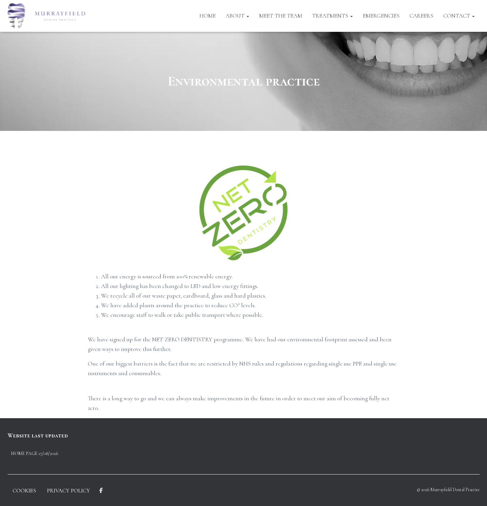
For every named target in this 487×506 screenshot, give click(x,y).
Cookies (24, 490)
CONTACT (457, 15)
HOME (207, 15)
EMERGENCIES (381, 15)
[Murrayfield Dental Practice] (46, 15)
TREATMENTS (331, 15)
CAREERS (421, 15)
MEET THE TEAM (280, 15)
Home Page (24, 453)
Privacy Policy (68, 490)
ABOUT (236, 15)
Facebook (101, 490)
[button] (247, 15)
